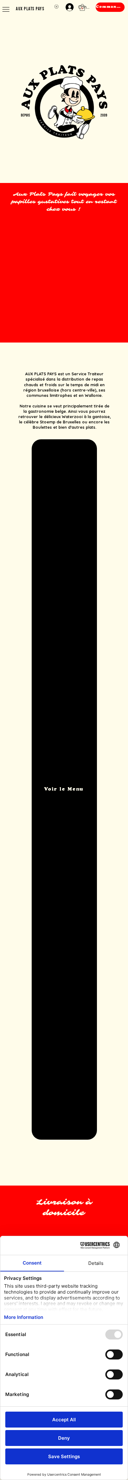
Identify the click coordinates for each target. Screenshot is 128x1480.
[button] (82, 7)
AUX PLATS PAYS (30, 9)
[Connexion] (68, 7)
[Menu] (6, 9)
